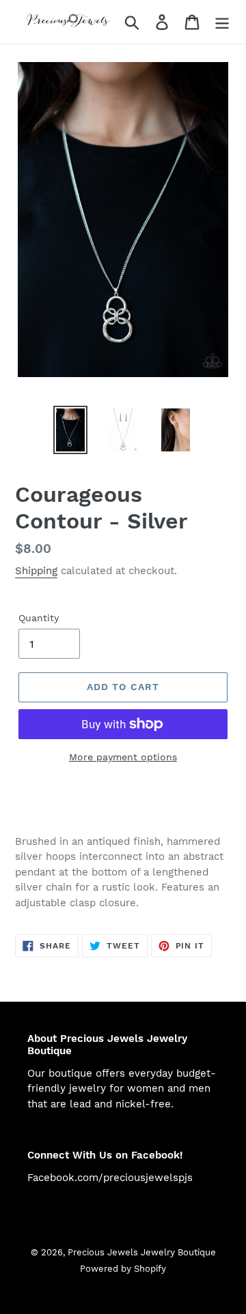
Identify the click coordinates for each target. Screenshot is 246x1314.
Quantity (38, 617)
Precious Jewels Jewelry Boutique (142, 1252)
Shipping (36, 571)
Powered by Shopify (123, 1269)
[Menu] (222, 22)
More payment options (123, 756)
